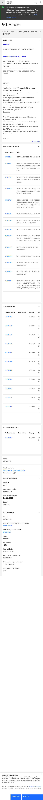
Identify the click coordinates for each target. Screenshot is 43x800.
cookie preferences (35, 786)
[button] (41, 774)
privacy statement (31, 790)
